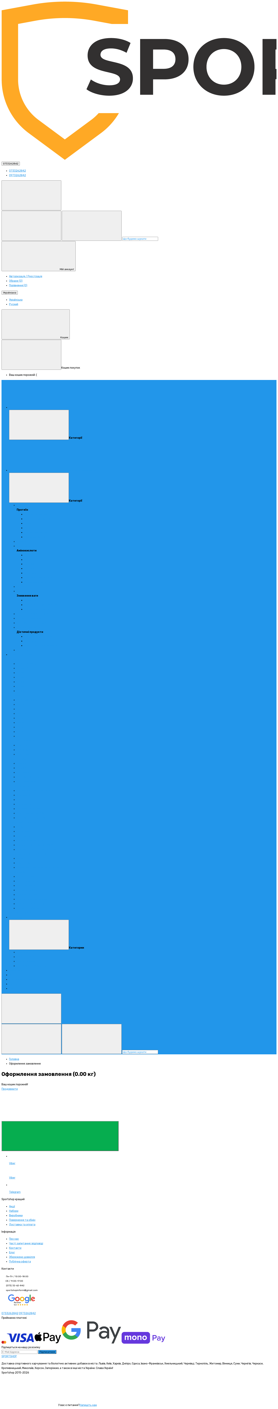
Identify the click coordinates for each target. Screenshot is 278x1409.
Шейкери (22, 952)
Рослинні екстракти (37, 609)
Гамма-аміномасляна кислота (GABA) (40, 867)
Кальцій (21, 713)
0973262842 (17, 175)
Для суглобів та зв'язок (24, 822)
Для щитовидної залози (32, 899)
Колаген (22, 826)
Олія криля (23, 772)
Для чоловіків (25, 749)
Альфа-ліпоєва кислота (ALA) (35, 790)
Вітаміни (14, 659)
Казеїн (28, 523)
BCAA (27, 555)
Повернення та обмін (22, 1220)
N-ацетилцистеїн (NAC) (32, 813)
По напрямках (17, 872)
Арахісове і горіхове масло (41, 645)
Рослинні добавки (28, 908)
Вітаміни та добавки (22, 654)
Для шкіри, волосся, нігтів (33, 903)
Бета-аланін (32, 573)
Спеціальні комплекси (22, 740)
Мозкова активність (29, 881)
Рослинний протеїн (36, 532)
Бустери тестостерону (32, 623)
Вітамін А (22, 668)
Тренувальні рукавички (31, 965)
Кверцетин (24, 799)
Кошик (64, 337)
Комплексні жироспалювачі (41, 604)
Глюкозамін (24, 831)
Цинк (20, 709)
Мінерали (15, 695)
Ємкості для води (28, 956)
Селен (20, 727)
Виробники (16, 970)
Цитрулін (30, 568)
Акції (12, 975)
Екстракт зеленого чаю (32, 817)
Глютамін (30, 564)
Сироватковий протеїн (38, 514)
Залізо (21, 722)
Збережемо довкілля (22, 1257)
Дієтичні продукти (28, 627)
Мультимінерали (27, 700)
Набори (13, 1211)
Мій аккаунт (67, 269)
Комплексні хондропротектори (36, 849)
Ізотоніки (22, 650)
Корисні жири (17, 758)
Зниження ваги (26, 591)
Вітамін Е (22, 686)
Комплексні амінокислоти (40, 577)
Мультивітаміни (27, 663)
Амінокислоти (25, 546)
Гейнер (21, 586)
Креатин (22, 541)
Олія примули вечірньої (31, 781)
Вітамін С (22, 677)
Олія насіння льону (28, 777)
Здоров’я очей (25, 876)
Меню (69, 407)
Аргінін (28, 559)
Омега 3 (21, 763)
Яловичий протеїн (35, 537)
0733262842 (10, 163)
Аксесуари (16, 917)
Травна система (27, 894)
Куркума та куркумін (29, 808)
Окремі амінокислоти (37, 582)
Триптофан (24, 863)
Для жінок (23, 745)
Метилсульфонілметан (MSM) (35, 845)
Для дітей (23, 754)
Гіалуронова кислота (30, 840)
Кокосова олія (33, 641)
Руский (13, 304)
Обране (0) (16, 281)
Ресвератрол (25, 804)
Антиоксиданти (19, 786)
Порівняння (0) (18, 285)
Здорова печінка (27, 890)
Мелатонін (23, 858)
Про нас (14, 1239)
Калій (20, 718)
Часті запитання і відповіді (26, 1243)
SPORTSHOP (9, 1356)
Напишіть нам (88, 1405)
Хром (20, 731)
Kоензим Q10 (25, 795)
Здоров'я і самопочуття (32, 618)
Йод (19, 736)
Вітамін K (22, 691)
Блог (12, 988)
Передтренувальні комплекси (35, 613)
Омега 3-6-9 (25, 768)
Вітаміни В (23, 672)
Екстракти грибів (20, 912)
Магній (21, 704)
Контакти (15, 984)
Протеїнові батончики (38, 636)
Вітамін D (22, 681)
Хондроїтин (24, 836)
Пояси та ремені (27, 961)
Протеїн (22, 505)
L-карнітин (31, 600)
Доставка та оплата (22, 979)
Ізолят (28, 528)
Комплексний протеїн (37, 518)
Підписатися (47, 1351)
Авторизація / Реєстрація (25, 276)
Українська (9, 292)
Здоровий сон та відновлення (28, 853)
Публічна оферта (20, 1261)
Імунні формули (26, 885)
